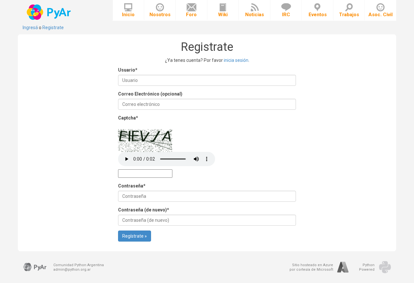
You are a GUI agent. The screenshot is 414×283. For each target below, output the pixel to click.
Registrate (53, 27)
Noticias (254, 14)
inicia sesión (236, 60)
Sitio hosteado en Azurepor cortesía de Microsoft (311, 267)
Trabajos (349, 14)
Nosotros (159, 14)
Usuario (127, 70)
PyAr (49, 12)
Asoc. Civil (380, 14)
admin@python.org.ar (72, 269)
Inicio (128, 14)
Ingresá (30, 27)
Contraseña (132, 185)
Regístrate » (134, 236)
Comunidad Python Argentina (78, 265)
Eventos (318, 14)
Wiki (223, 14)
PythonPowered (367, 267)
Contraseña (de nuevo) (143, 209)
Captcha (128, 117)
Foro (191, 14)
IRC (286, 14)
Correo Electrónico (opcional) (150, 93)
